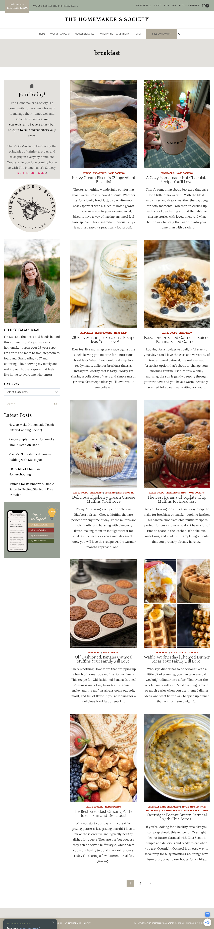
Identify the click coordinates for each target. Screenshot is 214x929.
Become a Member (189, 5)
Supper (193, 652)
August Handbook (60, 34)
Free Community (161, 34)
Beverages (167, 173)
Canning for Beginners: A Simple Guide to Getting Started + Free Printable (31, 489)
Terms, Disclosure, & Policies (194, 923)
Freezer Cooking (176, 492)
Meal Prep (120, 332)
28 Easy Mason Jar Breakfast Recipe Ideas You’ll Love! (103, 340)
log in (15, 130)
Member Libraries (84, 34)
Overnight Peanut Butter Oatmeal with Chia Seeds (177, 817)
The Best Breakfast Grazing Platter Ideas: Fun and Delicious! (103, 814)
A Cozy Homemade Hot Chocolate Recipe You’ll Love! (176, 180)
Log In (58, 923)
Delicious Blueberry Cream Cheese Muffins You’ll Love (103, 499)
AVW (174, 5)
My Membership (73, 923)
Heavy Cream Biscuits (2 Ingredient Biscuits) (103, 180)
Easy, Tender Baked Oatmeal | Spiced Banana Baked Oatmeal (177, 340)
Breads (87, 173)
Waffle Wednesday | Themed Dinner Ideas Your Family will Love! (177, 659)
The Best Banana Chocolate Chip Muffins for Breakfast (176, 499)
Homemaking (113, 806)
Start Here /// (143, 5)
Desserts (110, 492)
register (20, 124)
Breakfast (99, 173)
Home (42, 34)
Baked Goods (169, 332)
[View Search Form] (179, 34)
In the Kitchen (190, 806)
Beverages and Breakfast (164, 806)
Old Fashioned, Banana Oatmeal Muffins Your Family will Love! (103, 659)
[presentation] (103, 124)
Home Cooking (116, 173)
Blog (166, 5)
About (157, 5)
